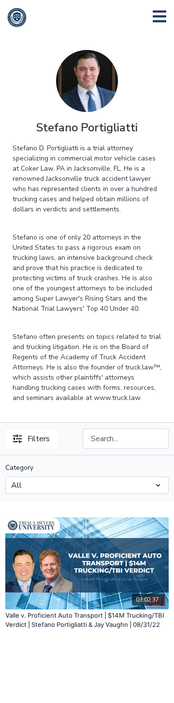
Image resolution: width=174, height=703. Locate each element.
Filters (39, 438)
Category (19, 467)
